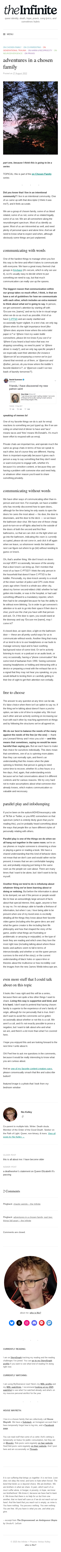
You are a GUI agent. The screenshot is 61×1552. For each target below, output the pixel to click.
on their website (38, 1446)
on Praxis (30, 53)
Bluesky (10, 1443)
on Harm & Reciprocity (40, 50)
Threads (34, 1449)
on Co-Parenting (32, 47)
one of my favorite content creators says (31, 1068)
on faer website (45, 1443)
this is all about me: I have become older (23, 1159)
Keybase (17, 270)
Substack (27, 1422)
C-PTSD (13, 319)
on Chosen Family (12, 47)
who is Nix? (35, 1313)
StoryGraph (16, 1357)
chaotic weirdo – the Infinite (27, 1204)
